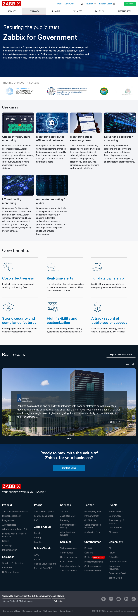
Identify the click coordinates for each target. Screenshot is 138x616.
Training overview (68, 548)
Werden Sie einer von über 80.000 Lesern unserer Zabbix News (33, 596)
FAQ (36, 520)
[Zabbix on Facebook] (111, 599)
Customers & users (93, 566)
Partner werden (91, 516)
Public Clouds (42, 548)
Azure (37, 559)
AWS (36, 554)
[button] (68, 438)
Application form (92, 532)
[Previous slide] (127, 364)
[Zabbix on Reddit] (118, 599)
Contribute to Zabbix (119, 561)
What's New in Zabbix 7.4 (14, 529)
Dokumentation (9, 549)
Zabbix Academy (68, 570)
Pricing (38, 505)
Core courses (66, 552)
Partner (89, 505)
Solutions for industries (13, 563)
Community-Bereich (118, 573)
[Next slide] (133, 364)
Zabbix (11, 3)
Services (65, 505)
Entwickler (114, 557)
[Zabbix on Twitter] (103, 599)
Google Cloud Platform (45, 563)
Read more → (113, 421)
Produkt (7, 505)
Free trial (38, 542)
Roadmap (7, 545)
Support (64, 511)
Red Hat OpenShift (43, 568)
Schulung (66, 541)
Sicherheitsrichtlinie (11, 611)
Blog (111, 548)
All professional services (67, 533)
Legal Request (66, 611)
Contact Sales (69, 468)
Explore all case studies (121, 354)
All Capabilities (9, 524)
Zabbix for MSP (67, 516)
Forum (112, 552)
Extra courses (67, 561)
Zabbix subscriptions (44, 511)
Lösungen (8, 556)
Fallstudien (7, 567)
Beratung (64, 520)
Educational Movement (114, 567)
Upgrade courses (68, 557)
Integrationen (8, 520)
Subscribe (58, 601)
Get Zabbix (130, 3)
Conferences (115, 516)
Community (69, 4)
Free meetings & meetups (116, 521)
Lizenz (5, 541)
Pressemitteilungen (93, 561)
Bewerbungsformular (70, 566)
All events (113, 532)
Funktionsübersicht (11, 516)
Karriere (94, 557)
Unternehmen (92, 541)
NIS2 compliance (10, 572)
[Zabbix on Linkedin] (126, 599)
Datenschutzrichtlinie (32, 611)
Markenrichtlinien (92, 570)
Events (113, 505)
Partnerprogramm (92, 511)
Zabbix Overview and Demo (15, 511)
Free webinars (116, 527)
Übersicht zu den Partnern (92, 526)
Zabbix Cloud (42, 526)
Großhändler (90, 520)
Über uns (88, 552)
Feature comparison (44, 516)
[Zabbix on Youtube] (134, 599)
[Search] (82, 4)
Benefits (38, 533)
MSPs (59, 4)
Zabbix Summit (116, 511)
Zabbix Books (115, 577)
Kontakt (88, 548)
